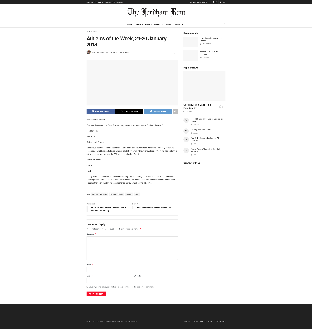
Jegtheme (133, 321)
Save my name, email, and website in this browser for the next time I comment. (121, 287)
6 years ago (206, 44)
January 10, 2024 (116, 52)
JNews (94, 321)
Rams (137, 194)
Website (137, 276)
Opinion (157, 24)
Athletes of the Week (99, 194)
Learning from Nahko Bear (200, 129)
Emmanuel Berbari (116, 194)
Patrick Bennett (99, 52)
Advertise (108, 2)
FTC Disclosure (117, 2)
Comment (91, 234)
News (147, 24)
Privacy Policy (98, 2)
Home (129, 24)
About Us (90, 2)
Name (90, 264)
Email (90, 276)
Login (223, 2)
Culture (138, 24)
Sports (168, 24)
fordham (129, 194)
